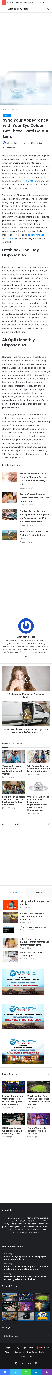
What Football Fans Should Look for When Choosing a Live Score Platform (38, 1100)
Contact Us (19, 1352)
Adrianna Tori (12, 143)
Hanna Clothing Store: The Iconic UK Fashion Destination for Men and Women (13, 800)
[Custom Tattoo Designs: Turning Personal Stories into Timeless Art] (9, 497)
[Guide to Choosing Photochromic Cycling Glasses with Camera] (13, 756)
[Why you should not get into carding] (10, 905)
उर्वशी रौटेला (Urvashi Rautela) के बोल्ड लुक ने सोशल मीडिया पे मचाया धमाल (34, 942)
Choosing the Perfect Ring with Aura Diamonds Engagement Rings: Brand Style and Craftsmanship (38, 803)
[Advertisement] (26, 43)
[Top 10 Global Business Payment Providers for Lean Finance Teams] (42, 1306)
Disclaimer (43, 1352)
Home (7, 109)
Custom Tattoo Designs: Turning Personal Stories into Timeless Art (34, 498)
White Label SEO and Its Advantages (32, 954)
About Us (9, 1352)
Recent (39, 892)
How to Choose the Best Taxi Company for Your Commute (32, 916)
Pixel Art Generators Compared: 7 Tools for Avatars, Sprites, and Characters (12, 1100)
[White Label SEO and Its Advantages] (10, 956)
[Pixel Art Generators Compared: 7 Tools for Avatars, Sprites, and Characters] (13, 1087)
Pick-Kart (45, 1347)
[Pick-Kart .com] (18, 9)
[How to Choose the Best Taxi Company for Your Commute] (10, 917)
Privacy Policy (31, 1352)
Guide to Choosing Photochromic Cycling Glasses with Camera (12, 770)
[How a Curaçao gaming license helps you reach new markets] (9, 1297)
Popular (13, 892)
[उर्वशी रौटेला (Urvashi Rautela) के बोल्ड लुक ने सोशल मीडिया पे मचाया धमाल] (10, 943)
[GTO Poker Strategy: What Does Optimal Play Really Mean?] (13, 1119)
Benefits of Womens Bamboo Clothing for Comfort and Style (34, 535)
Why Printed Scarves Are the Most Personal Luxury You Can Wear (38, 769)
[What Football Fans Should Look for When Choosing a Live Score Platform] (38, 1087)
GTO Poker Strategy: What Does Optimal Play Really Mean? (12, 1131)
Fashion (15, 109)
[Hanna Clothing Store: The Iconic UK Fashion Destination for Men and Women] (13, 787)
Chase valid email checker (33, 927)
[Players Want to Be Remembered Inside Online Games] (38, 1119)
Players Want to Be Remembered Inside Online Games (37, 1131)
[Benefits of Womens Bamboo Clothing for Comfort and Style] (9, 535)
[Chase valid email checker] (10, 931)
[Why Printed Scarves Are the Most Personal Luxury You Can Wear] (38, 756)
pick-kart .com (26, 1356)
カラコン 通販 (27, 181)
